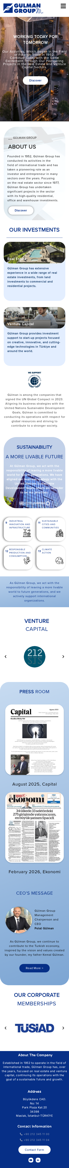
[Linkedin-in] (38, 1160)
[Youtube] (31, 1160)
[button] (6, 657)
